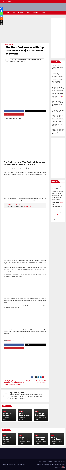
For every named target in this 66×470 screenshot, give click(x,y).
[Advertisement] (24, 30)
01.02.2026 (22, 441)
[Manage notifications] (63, 467)
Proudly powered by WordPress (7, 464)
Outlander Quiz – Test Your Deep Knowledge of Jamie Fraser (58, 89)
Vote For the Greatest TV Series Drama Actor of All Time (58, 110)
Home (7, 12)
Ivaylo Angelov (15, 57)
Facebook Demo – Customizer (59, 461)
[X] (1, 24)
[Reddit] (1, 18)
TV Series (20, 12)
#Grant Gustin (33, 59)
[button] (61, 12)
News (13, 12)
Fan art (43, 12)
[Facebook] (1, 8)
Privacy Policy (57, 467)
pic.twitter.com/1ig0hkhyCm (14, 204)
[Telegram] (1, 16)
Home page (39, 464)
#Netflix (39, 59)
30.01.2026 (54, 441)
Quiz (20, 435)
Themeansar (23, 464)
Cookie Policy (49, 461)
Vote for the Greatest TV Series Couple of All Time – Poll (57, 117)
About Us (44, 461)
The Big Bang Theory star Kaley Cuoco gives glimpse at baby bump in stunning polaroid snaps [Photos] (14, 382)
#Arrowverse (21, 59)
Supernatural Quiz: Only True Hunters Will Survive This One (57, 81)
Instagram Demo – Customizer (48, 464)
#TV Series (22, 61)
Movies (28, 12)
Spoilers (35, 12)
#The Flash (16, 61)
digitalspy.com (10, 340)
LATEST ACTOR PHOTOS (60, 464)
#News (12, 61)
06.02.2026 (6, 441)
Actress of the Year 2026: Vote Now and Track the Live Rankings (58, 131)
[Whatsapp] (1, 13)
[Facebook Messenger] (1, 11)
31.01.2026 (38, 441)
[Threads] (1, 21)
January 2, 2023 (27, 206)
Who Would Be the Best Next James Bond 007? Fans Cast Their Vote (57, 123)
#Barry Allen (27, 59)
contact (61, 202)
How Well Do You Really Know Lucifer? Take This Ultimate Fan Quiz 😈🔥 (57, 95)
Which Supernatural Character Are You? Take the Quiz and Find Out (58, 103)
